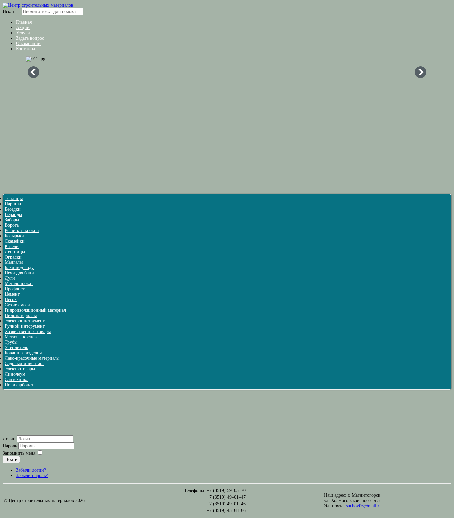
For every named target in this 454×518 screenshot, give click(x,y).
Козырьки (14, 235)
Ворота (12, 225)
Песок (11, 299)
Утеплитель (16, 347)
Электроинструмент (25, 320)
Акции (23, 27)
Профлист (15, 288)
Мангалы (14, 262)
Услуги (23, 32)
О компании (28, 43)
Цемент (12, 294)
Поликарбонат (19, 384)
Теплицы (14, 198)
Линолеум (15, 374)
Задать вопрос (30, 38)
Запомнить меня (19, 453)
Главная (24, 22)
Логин (9, 438)
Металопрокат (19, 283)
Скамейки (15, 241)
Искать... (11, 11)
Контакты (25, 48)
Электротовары (20, 368)
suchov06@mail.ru (364, 505)
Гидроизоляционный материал (35, 310)
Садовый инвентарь (24, 363)
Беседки (13, 209)
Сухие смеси (17, 304)
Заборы (12, 219)
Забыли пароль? (32, 475)
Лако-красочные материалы (32, 358)
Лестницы (15, 251)
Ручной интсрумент (25, 326)
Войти (11, 459)
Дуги (10, 278)
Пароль (10, 445)
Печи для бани (19, 272)
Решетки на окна (22, 230)
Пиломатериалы (21, 315)
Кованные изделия (23, 352)
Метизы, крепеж (21, 336)
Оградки (13, 257)
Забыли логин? (31, 470)
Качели (12, 246)
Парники (14, 203)
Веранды (13, 214)
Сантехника (16, 379)
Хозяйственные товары (28, 331)
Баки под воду (19, 267)
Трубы (11, 342)
